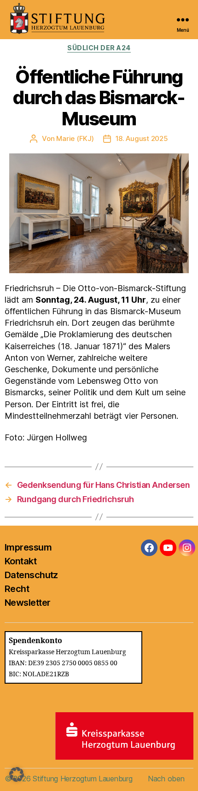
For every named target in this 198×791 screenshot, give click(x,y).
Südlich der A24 (99, 48)
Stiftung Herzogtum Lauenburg (82, 778)
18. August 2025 (142, 138)
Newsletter (27, 602)
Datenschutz (31, 574)
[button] (16, 774)
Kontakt (20, 561)
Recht (17, 588)
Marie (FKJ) (74, 138)
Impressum (28, 547)
